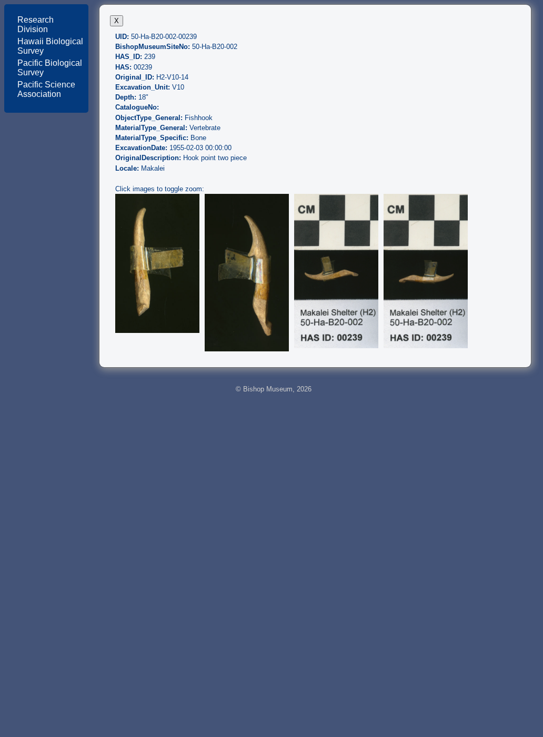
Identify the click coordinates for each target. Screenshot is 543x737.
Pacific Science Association (46, 89)
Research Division (35, 24)
